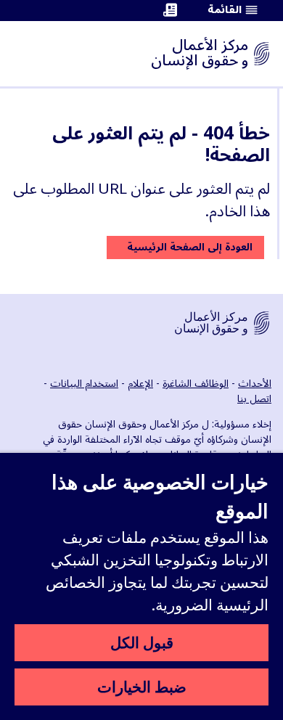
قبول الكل (141, 642)
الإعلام (140, 383)
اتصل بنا (254, 398)
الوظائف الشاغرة (196, 383)
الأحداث (254, 383)
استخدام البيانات (84, 383)
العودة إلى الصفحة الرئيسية (190, 247)
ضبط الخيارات (141, 686)
